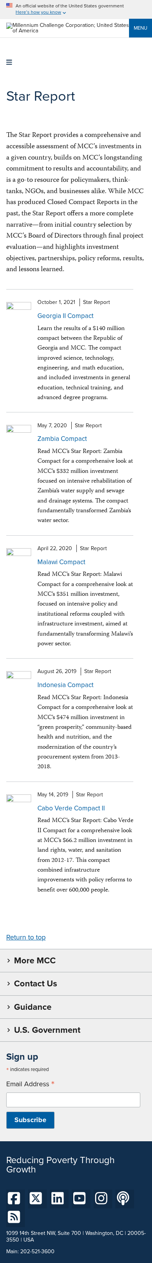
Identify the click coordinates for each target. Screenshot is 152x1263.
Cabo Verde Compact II (71, 808)
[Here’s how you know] (76, 9)
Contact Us (35, 983)
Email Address (30, 1084)
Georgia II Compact (65, 316)
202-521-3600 (37, 1251)
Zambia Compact (62, 439)
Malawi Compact (61, 562)
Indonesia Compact (65, 685)
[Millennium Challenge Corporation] (67, 31)
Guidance (32, 1006)
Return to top (26, 937)
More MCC (35, 960)
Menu (140, 28)
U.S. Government (47, 1029)
